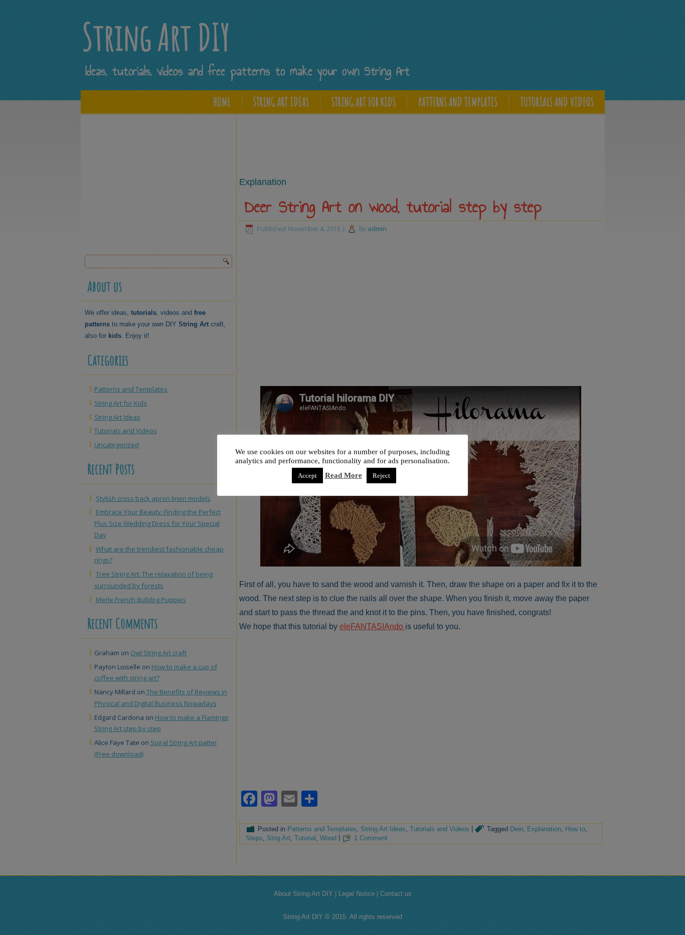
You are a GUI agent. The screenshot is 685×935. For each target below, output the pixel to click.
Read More (343, 475)
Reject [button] (381, 475)
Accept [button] (307, 475)
